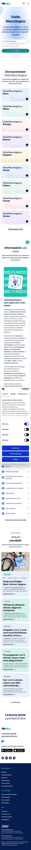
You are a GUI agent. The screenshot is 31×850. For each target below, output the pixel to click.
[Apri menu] (28, 3)
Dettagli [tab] (13, 394)
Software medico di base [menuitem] (9, 794)
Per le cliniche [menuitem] (5, 800)
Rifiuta (16, 459)
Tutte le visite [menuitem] (5, 783)
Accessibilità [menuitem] (5, 819)
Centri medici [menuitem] (5, 780)
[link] (15, 702)
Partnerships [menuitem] (5, 803)
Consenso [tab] (5, 394)
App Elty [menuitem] (4, 772)
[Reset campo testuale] (28, 41)
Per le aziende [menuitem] (5, 797)
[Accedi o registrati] (23, 3)
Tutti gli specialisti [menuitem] (7, 786)
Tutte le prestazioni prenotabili (15, 520)
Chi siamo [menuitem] (4, 811)
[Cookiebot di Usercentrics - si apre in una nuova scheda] (22, 389)
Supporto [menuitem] (4, 777)
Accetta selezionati (15, 453)
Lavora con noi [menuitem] (5, 814)
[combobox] (15, 41)
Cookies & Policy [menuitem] (12, 845)
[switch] (26, 429)
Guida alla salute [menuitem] (6, 775)
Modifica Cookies (6, 817)
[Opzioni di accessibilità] (2, 741)
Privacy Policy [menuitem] (14, 843)
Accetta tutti (15, 448)
